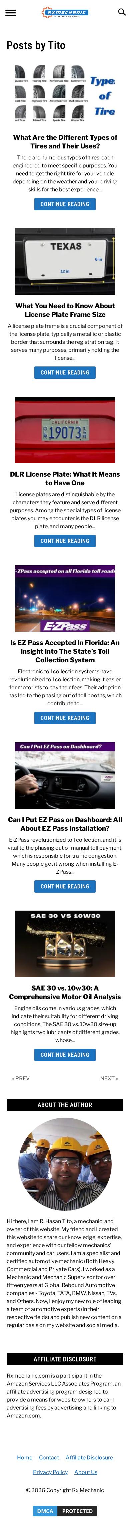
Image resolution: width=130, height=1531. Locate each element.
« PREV (21, 1078)
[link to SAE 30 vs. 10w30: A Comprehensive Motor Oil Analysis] (65, 944)
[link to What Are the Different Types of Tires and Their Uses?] (65, 93)
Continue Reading (65, 204)
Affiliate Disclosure (89, 1457)
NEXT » (109, 1078)
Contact (49, 1457)
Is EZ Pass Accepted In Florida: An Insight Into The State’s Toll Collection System (65, 651)
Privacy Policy (50, 1472)
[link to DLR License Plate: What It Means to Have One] (65, 430)
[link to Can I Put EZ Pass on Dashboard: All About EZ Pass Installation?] (65, 775)
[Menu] (10, 13)
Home (24, 1457)
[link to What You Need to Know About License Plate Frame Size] (65, 261)
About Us (85, 1472)
